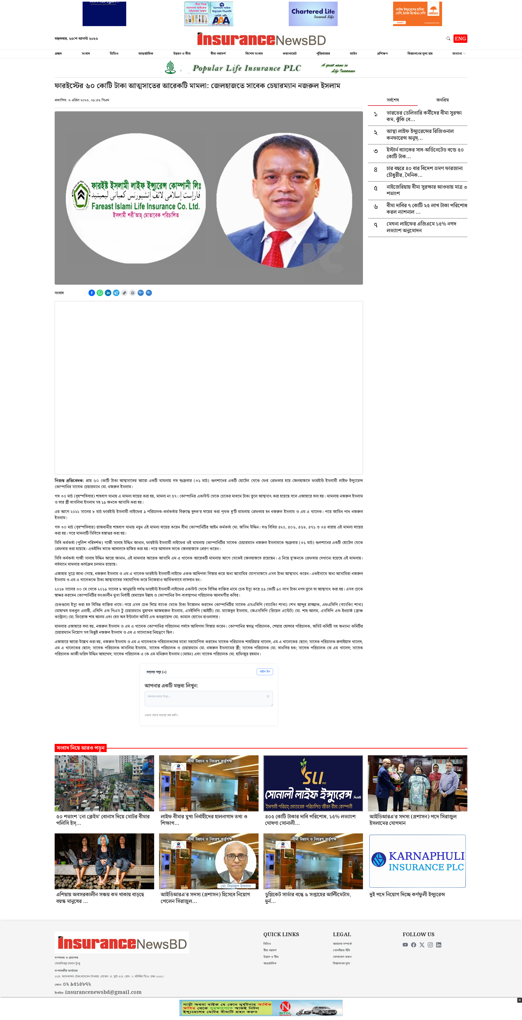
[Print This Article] (132, 293)
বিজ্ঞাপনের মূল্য (341, 963)
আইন (353, 53)
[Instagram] (430, 945)
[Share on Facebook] (91, 293)
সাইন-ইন (265, 671)
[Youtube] (405, 945)
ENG (460, 39)
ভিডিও (114, 53)
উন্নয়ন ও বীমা (182, 53)
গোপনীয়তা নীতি (341, 950)
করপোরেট (289, 53)
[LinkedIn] (438, 945)
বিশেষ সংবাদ (254, 53)
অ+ (141, 292)
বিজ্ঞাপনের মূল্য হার (420, 53)
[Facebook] (413, 945)
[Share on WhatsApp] (100, 293)
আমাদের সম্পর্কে (342, 944)
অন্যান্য (457, 53)
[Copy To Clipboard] (124, 293)
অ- (149, 292)
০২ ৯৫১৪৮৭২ (77, 984)
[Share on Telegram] (116, 293)
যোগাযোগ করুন (342, 957)
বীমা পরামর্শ (218, 53)
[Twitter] (422, 945)
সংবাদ (86, 53)
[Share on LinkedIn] (108, 293)
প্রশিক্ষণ (382, 53)
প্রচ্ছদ (58, 53)
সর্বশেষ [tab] (393, 100)
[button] (449, 38)
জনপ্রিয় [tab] (442, 100)
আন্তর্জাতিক (145, 53)
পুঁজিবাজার (323, 53)
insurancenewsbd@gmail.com (103, 992)
